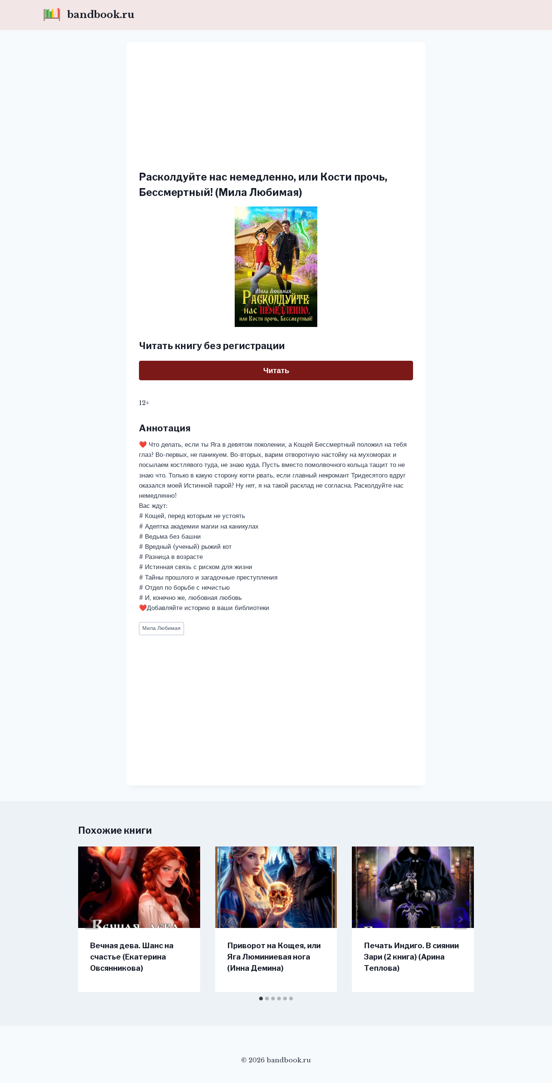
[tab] (261, 998)
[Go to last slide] (91, 919)
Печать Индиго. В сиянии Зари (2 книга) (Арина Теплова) (411, 957)
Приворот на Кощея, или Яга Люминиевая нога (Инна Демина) (274, 957)
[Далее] (460, 919)
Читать (276, 370)
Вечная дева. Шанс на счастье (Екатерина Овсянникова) (131, 957)
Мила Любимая (161, 628)
